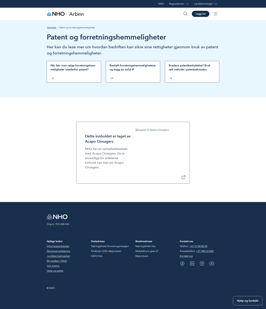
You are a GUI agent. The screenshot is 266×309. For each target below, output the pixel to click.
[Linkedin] (192, 263)
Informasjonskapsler (58, 246)
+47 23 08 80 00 (198, 246)
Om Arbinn (53, 265)
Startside (51, 27)
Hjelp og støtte (55, 270)
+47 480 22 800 (205, 251)
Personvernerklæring (58, 251)
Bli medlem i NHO (57, 260)
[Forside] (65, 14)
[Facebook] (182, 263)
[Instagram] (202, 263)
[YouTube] (211, 263)
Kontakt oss (186, 256)
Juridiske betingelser (58, 256)
